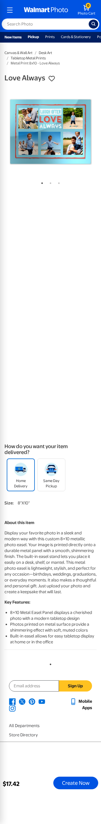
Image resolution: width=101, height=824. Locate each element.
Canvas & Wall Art (18, 53)
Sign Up (75, 685)
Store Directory (23, 734)
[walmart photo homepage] (46, 10)
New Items (13, 37)
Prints (50, 37)
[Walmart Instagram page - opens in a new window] (12, 708)
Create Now (75, 783)
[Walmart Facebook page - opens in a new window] (12, 701)
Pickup (33, 37)
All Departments (24, 725)
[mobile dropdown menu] (10, 10)
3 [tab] (58, 182)
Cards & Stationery (76, 37)
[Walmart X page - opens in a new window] (22, 701)
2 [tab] (49, 182)
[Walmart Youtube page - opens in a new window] (41, 701)
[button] (51, 78)
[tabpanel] (50, 132)
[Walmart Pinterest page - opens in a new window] (32, 701)
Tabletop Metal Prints (28, 58)
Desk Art (45, 53)
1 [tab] (41, 182)
